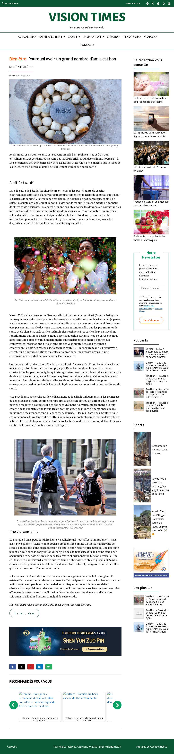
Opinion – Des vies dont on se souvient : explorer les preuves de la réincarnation (157, 366)
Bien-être (26, 66)
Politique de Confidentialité (151, 746)
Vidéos (149, 36)
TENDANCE (130, 36)
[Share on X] (21, 666)
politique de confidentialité (146, 307)
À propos (12, 746)
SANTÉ (72, 36)
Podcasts (87, 45)
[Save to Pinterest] (30, 666)
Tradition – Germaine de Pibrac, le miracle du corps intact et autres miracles (157, 393)
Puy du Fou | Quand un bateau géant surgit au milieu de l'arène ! (160, 486)
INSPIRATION (92, 36)
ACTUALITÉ (25, 36)
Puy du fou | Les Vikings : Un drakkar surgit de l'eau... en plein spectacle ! (160, 521)
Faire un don (133, 3)
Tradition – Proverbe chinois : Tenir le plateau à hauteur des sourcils (157, 406)
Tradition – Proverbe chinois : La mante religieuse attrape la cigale (157, 379)
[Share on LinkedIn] (39, 666)
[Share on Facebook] (12, 666)
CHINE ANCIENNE (50, 36)
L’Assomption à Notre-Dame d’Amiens (160, 449)
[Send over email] (48, 666)
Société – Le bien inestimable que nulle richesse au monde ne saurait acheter (157, 352)
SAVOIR (112, 36)
